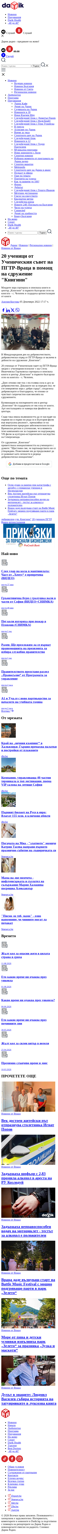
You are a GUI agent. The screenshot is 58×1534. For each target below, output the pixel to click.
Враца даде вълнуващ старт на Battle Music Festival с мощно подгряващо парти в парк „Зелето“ (31, 511)
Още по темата (22, 175)
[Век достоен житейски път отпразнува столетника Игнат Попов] (28, 1110)
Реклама (12, 1487)
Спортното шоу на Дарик (28, 135)
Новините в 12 (22, 141)
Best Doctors (14, 1448)
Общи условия (16, 1466)
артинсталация (17, 522)
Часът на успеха (23, 207)
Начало (12, 1425)
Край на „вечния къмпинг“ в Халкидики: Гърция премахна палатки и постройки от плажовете (29, 746)
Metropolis (19, 167)
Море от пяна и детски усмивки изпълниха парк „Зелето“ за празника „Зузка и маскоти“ (28, 1343)
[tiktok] (5, 1461)
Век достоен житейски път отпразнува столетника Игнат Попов (29, 495)
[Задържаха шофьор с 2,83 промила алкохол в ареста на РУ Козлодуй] (28, 1164)
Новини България (24, 86)
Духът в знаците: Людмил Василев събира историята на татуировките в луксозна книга (28, 1398)
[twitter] (12, 311)
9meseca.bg (7, 856)
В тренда (19, 126)
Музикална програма (25, 149)
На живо (12, 219)
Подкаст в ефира (23, 173)
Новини (12, 14)
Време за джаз (22, 132)
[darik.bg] (12, 9)
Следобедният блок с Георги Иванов (34, 190)
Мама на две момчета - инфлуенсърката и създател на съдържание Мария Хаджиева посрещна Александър (22, 883)
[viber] (17, 311)
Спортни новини (23, 155)
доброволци (8, 519)
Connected (19, 210)
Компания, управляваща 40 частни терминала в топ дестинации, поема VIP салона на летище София (26, 781)
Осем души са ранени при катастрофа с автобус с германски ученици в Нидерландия (29, 488)
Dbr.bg (14, 1506)
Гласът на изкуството (26, 196)
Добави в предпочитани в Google (31, 464)
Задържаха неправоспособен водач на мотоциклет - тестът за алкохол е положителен (28, 502)
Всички (5, 711)
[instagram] (19, 1461)
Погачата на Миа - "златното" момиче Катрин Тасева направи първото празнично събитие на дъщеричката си (28, 847)
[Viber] (3, 306)
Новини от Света (23, 89)
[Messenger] (8, 306)
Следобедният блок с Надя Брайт (32, 121)
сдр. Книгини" (23, 519)
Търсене (12, 1445)
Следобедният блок (25, 138)
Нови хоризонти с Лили (27, 152)
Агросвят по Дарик (24, 129)
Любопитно (14, 95)
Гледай (9, 56)
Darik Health (14, 20)
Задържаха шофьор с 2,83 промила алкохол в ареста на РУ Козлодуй (26, 1178)
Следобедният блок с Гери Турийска (34, 123)
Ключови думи (16, 1484)
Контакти (13, 1475)
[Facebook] (13, 306)
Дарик (13, 245)
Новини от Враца (11, 248)
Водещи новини (23, 83)
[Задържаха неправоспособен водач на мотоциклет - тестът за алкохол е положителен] (28, 1217)
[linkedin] (8, 311)
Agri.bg (15, 1510)
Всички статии (16, 1481)
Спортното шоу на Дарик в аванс (32, 170)
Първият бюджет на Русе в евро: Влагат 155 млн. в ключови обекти (25, 814)
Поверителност (16, 1469)
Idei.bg (14, 1503)
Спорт (11, 222)
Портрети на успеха (25, 178)
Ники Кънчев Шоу (24, 115)
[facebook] (3, 311)
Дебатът (18, 187)
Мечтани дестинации (26, 193)
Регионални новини (25, 92)
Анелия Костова (10, 301)
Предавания (14, 17)
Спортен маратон (23, 164)
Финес (17, 184)
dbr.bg (4, 756)
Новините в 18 (22, 112)
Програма (13, 97)
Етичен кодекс (16, 1478)
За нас (11, 1489)
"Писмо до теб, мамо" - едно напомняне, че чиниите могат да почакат (24, 919)
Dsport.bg (16, 1496)
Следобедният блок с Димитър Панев (35, 118)
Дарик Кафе (20, 103)
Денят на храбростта (25, 213)
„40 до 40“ (13, 23)
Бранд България (23, 216)
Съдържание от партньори (22, 1472)
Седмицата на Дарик (25, 109)
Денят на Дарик (23, 106)
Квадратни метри (23, 199)
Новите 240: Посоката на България (33, 204)
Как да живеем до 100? (26, 181)
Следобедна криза (24, 201)
